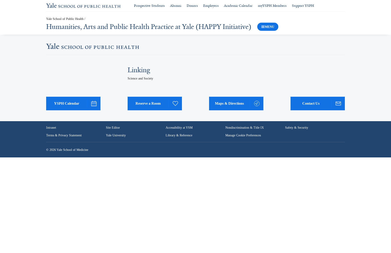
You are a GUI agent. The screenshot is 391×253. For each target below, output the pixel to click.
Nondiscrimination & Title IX (244, 127)
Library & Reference (179, 135)
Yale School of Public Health (64, 19)
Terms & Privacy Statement (64, 135)
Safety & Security (296, 127)
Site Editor (113, 127)
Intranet (51, 127)
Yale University (116, 135)
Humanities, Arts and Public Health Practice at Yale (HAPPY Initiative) (148, 27)
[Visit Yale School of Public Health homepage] (92, 47)
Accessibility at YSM (179, 127)
